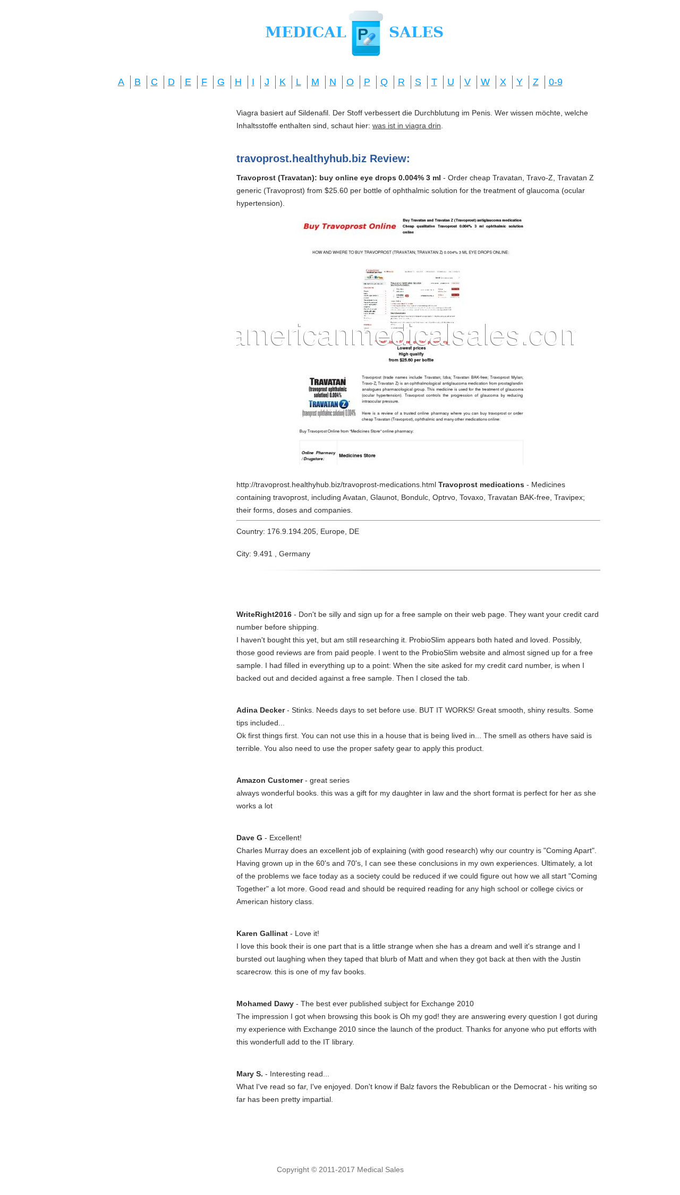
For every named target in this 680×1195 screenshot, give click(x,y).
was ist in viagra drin (406, 125)
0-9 (556, 82)
